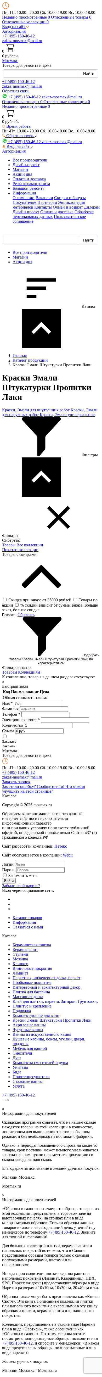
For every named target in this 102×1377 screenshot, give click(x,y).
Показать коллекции (20, 549)
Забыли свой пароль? (21, 885)
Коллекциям (29, 672)
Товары (9, 545)
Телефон (11, 714)
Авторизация (14, 31)
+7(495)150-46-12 (63, 1232)
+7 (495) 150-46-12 (18, 36)
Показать (9, 615)
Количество (12, 725)
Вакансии (44, 197)
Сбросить (26, 614)
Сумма (8, 731)
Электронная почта (21, 720)
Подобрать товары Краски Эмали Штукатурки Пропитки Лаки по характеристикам (54, 659)
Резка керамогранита (31, 183)
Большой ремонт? (28, 188)
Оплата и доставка (29, 179)
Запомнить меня (22, 875)
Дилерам (92, 207)
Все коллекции (29, 545)
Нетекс (60, 846)
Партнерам (47, 202)
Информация (24, 922)
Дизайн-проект (26, 165)
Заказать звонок (16, 782)
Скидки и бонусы (70, 197)
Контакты (43, 207)
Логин (8, 864)
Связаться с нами (28, 927)
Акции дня (22, 174)
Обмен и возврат (68, 207)
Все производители (30, 160)
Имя (7, 703)
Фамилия (10, 709)
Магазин (20, 169)
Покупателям (24, 202)
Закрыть (8, 746)
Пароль (8, 869)
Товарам (10, 672)
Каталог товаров (27, 917)
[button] (15, 26)
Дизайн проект (26, 212)
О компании (24, 197)
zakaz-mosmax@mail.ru (22, 40)
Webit (67, 855)
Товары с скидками (19, 554)
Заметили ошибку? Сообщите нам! (33, 786)
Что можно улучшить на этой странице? (43, 788)
